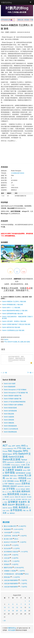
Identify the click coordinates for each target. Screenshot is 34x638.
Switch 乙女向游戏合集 (11, 429)
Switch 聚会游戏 (9, 414)
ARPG (18, 446)
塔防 (11, 478)
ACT (5, 445)
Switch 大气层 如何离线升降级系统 (14, 402)
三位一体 (28, 462)
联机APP (11, 504)
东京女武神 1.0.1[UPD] (12, 548)
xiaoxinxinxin (10, 462)
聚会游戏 (20, 504)
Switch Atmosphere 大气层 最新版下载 (16, 393)
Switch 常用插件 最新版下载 (12, 399)
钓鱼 (24, 510)
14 (21, 607)
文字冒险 (10, 488)
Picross (5, 451)
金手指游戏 (16, 510)
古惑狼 (7, 478)
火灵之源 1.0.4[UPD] (11, 558)
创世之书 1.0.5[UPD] (11, 555)
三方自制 (6, 464)
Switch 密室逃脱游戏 (10, 426)
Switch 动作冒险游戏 (10, 411)
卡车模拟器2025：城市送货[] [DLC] (16, 574)
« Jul (4, 620)
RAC (10, 450)
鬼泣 (8, 513)
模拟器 (5, 494)
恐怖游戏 (6, 486)
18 (9, 611)
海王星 (7, 497)
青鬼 (27, 510)
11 (9, 607)
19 (13, 611)
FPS (15, 448)
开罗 (5, 484)
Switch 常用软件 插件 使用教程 (13, 405)
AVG (23, 445)
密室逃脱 (10, 481)
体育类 (20, 467)
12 (13, 607)
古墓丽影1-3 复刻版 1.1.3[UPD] (14, 571)
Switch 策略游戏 (9, 423)
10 (4, 607)
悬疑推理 (13, 486)
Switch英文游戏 (11, 459)
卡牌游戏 (20, 475)
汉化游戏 (23, 494)
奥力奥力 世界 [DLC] (11, 539)
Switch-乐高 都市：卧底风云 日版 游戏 (14, 321)
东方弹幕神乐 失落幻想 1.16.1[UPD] (16, 552)
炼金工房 (17, 497)
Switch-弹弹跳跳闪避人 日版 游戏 (12, 304)
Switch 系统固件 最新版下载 (12, 396)
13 (17, 607)
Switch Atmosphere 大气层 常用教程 (15, 390)
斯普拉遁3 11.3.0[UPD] (12, 577)
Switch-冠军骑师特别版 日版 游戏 (12, 313)
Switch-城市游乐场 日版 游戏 (11, 327)
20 (17, 611)
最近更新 (6, 522)
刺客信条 (25, 470)
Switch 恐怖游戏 (9, 420)
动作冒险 (10, 472)
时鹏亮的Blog (6, 2)
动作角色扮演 (20, 473)
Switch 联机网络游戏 (10, 432)
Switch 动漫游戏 (9, 417)
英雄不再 (5, 508)
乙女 (28, 464)
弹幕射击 (11, 484)
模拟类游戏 (13, 494)
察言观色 (16, 481)
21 (21, 611)
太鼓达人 (15, 478)
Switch (6, 339)
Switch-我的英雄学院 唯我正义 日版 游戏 (14, 310)
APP (13, 446)
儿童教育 (9, 469)
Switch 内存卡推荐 (9, 384)
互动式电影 (7, 467)
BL (27, 446)
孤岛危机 (29, 478)
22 (25, 611)
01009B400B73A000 (17, 173)
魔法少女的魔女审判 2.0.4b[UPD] (15, 526)
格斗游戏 (27, 342)
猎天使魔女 (18, 499)
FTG (5, 342)
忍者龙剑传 (18, 484)
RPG (25, 450)
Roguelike (17, 450)
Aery (9, 446)
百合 (5, 502)
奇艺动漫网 (11, 630)
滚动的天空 (12, 497)
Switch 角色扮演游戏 (10, 408)
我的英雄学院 (20, 486)
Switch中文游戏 (12, 342)
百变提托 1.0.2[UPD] (11, 564)
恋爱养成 (25, 483)
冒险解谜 (18, 470)
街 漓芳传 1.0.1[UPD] (11, 545)
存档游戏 (22, 478)
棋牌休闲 (25, 491)
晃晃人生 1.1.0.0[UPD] (11, 561)
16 (29, 607)
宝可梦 (5, 481)
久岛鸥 (23, 465)
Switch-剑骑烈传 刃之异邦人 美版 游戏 (14, 301)
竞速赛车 (22, 501)
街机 (15, 507)
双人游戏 (20, 342)
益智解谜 (13, 501)
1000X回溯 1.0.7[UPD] (11, 532)
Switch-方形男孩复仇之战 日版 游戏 (13, 330)
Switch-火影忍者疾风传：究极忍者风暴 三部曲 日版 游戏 (17, 317)
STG (15, 453)
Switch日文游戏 (16, 456)
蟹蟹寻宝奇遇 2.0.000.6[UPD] (14, 567)
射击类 (23, 480)
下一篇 (30, 372)
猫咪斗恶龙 (24, 499)
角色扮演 (23, 507)
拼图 (4, 489)
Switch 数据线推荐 (9, 387)
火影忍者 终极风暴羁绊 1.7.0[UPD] (15, 580)
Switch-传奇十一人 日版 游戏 (11, 307)
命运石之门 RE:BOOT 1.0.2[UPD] (15, 542)
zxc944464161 (20, 462)
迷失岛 (7, 510)
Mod (28, 448)
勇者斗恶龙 (13, 475)
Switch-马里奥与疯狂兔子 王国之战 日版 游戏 (16, 324)
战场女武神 (27, 486)
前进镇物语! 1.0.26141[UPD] (13, 529)
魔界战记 (12, 513)
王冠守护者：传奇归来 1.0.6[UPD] (15, 536)
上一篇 (4, 372)
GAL (24, 448)
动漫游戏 (6, 475)
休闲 (14, 467)
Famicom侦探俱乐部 (8, 448)
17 (4, 611)
